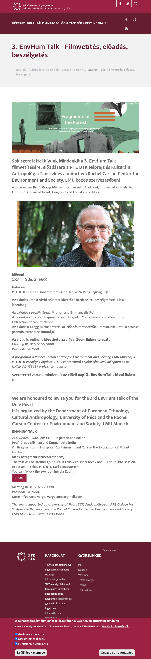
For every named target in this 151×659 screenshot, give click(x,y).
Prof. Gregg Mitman (48, 187)
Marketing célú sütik (31, 639)
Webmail (83, 575)
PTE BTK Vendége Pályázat (32, 362)
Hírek (77, 69)
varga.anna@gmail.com (64, 497)
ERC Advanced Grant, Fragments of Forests (52, 192)
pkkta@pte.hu (63, 599)
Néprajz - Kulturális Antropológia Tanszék (43, 69)
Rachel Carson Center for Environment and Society (72, 357)
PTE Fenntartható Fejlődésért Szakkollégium (87, 362)
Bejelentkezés (110, 550)
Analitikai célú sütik (31, 634)
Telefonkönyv (86, 580)
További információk (115, 626)
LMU (70, 180)
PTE (80, 565)
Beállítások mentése (31, 652)
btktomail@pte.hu (55, 579)
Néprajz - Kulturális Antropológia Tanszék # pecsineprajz (59, 23)
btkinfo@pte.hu (53, 613)
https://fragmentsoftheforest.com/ (38, 457)
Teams (82, 585)
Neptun (82, 570)
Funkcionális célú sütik (33, 644)
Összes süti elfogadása (117, 652)
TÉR (80, 590)
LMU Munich (121, 357)
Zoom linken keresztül (93, 339)
